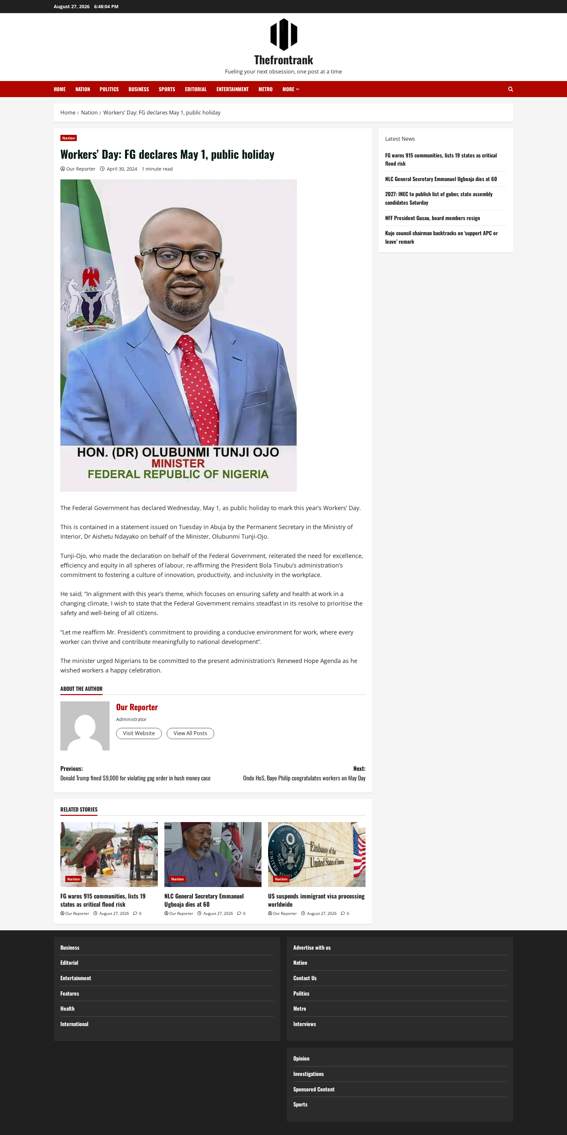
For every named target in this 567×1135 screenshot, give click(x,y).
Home (60, 89)
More (288, 89)
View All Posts (190, 733)
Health (67, 1008)
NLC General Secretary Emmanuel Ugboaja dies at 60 (204, 900)
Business (139, 89)
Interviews (304, 1024)
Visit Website (139, 733)
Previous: (135, 773)
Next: (304, 773)
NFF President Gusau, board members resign (432, 218)
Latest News (400, 138)
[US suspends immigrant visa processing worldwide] (317, 854)
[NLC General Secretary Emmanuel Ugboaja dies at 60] (213, 854)
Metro (266, 89)
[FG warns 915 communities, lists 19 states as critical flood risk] (109, 854)
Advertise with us (312, 947)
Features (69, 993)
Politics (109, 89)
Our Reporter (80, 169)
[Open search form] (510, 89)
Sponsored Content (314, 1089)
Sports (167, 89)
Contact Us (305, 978)
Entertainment (233, 89)
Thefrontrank (283, 59)
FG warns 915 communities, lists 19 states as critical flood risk (103, 900)
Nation (82, 89)
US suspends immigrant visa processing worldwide (316, 900)
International (74, 1024)
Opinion (301, 1058)
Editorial (196, 89)
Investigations (308, 1074)
